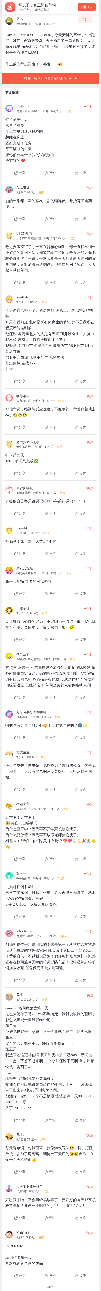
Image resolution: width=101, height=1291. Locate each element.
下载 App (86, 7)
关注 (85, 20)
